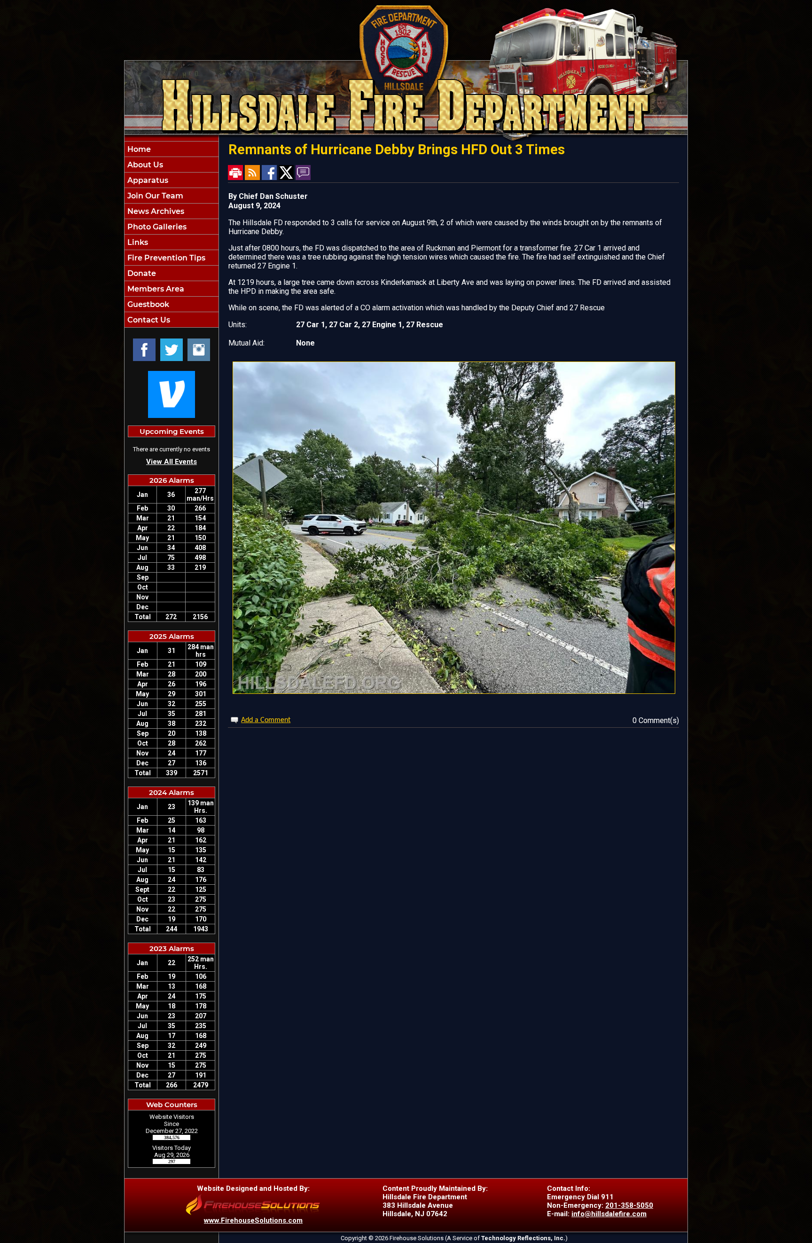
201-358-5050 (629, 1205)
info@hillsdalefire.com (609, 1214)
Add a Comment (265, 720)
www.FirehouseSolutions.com (253, 1220)
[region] (172, 234)
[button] (171, 164)
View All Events (171, 461)
